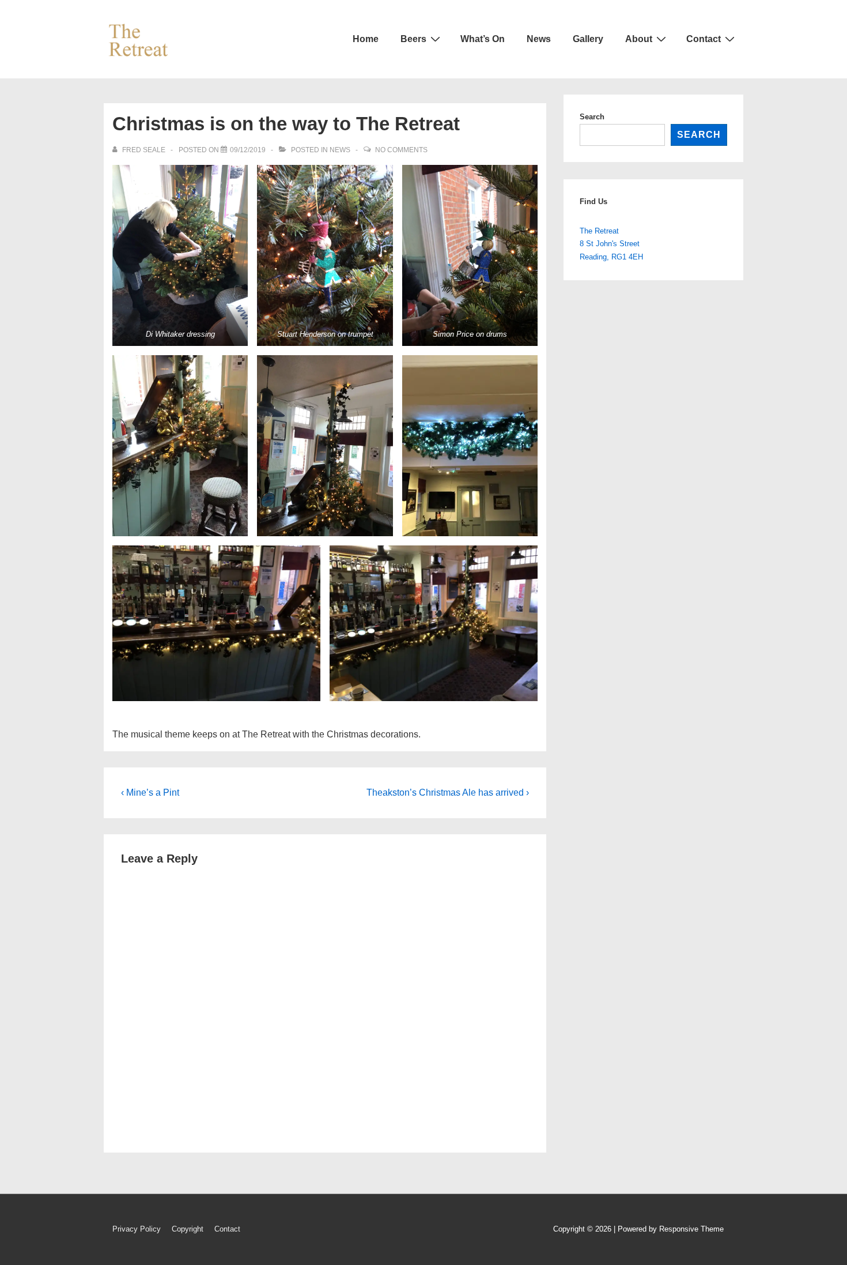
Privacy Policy (136, 1229)
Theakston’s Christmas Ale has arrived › (447, 792)
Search (592, 116)
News (539, 39)
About (638, 39)
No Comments (401, 150)
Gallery (588, 39)
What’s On (482, 39)
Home (366, 39)
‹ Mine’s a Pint (150, 792)
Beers (413, 39)
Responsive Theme (691, 1229)
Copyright (187, 1229)
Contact (703, 39)
